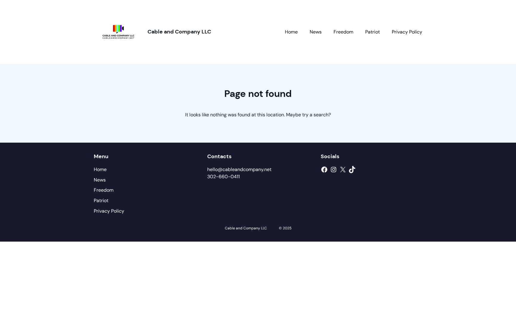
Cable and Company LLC (179, 31)
